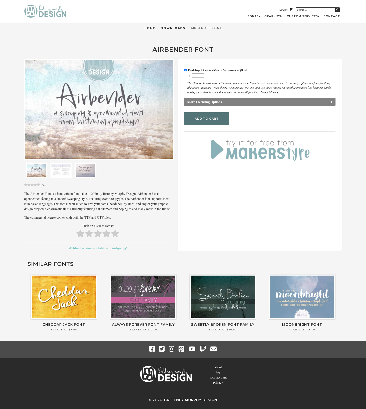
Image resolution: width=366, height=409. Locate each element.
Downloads (173, 28)
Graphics (272, 16)
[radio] (80, 234)
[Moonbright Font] (302, 318)
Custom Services (302, 16)
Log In (283, 9)
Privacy (218, 382)
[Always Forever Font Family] (143, 318)
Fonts (253, 16)
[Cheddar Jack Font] (63, 318)
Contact (331, 16)
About (218, 367)
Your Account (218, 377)
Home (149, 28)
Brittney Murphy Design (190, 400)
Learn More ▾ (269, 92)
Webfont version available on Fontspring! (97, 247)
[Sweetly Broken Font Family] (222, 318)
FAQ (218, 372)
